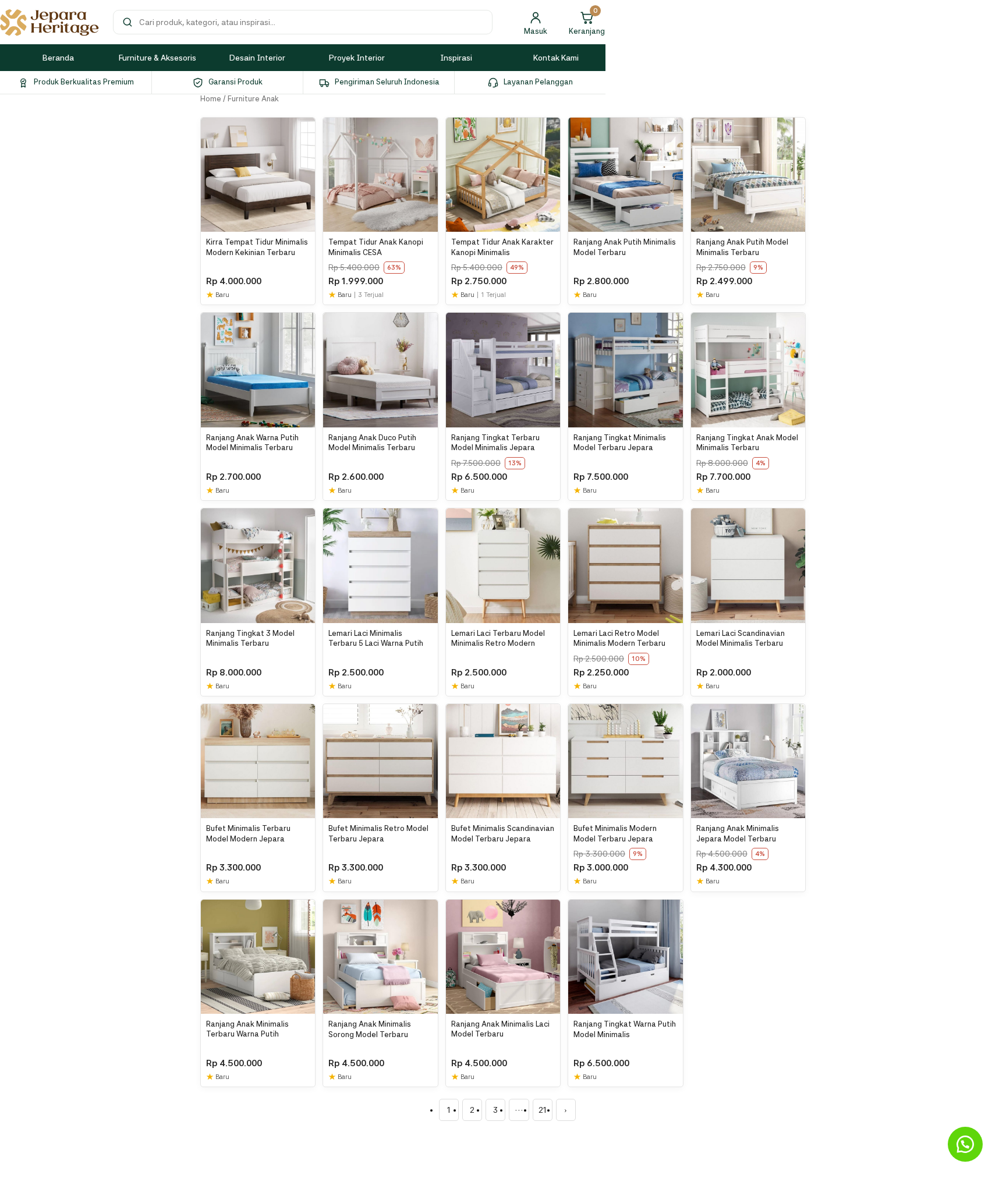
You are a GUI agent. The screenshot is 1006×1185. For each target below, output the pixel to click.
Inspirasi (456, 57)
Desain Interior (257, 57)
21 (543, 1110)
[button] (965, 1144)
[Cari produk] (127, 22)
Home (210, 98)
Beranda (58, 57)
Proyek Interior (357, 57)
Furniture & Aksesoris (157, 57)
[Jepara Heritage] (49, 22)
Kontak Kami (556, 57)
